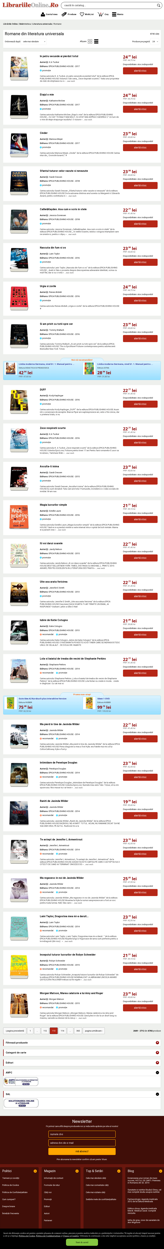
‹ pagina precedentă (14, 1031)
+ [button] (157, 1042)
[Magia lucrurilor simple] (19, 528)
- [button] (157, 1072)
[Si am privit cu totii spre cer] (19, 347)
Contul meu (51, 14)
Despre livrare (8, 1206)
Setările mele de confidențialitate (101, 1199)
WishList (89, 14)
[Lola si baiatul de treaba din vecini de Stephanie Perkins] (19, 682)
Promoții (48, 1199)
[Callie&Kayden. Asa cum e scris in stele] (19, 233)
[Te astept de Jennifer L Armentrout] (19, 863)
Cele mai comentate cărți (97, 1185)
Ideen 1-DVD (103, 698)
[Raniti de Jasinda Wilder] (19, 824)
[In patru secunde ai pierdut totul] (19, 80)
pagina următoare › (93, 1031)
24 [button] (153, 41)
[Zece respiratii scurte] (19, 451)
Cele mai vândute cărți (96, 1178)
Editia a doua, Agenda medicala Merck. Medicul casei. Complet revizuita (142, 1210)
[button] (117, 14)
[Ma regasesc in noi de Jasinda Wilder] (19, 901)
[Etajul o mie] (19, 118)
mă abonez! (82, 1151)
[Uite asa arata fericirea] (19, 605)
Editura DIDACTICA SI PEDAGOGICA (34, 368)
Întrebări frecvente (10, 1213)
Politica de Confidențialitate (48, 1235)
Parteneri (48, 1220)
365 (78, 1031)
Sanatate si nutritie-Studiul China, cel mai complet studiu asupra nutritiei (144, 1191)
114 (62, 1031)
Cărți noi (48, 1192)
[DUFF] (19, 413)
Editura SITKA (103, 368)
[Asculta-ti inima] (19, 490)
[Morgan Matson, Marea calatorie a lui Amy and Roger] (19, 1017)
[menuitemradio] (90, 41)
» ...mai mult (69, 81)
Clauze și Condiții (71, 1235)
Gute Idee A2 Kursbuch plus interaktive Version (42, 698)
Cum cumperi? (9, 1199)
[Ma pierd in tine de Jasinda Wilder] (19, 748)
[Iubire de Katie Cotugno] (19, 643)
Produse (72, 14)
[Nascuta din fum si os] (19, 271)
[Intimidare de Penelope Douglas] (19, 786)
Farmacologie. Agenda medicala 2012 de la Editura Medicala (143, 1200)
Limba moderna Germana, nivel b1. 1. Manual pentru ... (46, 364)
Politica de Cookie (27, 1235)
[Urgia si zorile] (19, 309)
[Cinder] (19, 156)
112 (45, 1031)
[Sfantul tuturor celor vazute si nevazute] (19, 194)
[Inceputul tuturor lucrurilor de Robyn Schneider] (19, 978)
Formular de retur (52, 1185)
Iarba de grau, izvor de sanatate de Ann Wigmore (144, 1221)
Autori (46, 1213)
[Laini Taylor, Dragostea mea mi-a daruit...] (19, 940)
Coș (104, 14)
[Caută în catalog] (158, 5)
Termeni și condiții (10, 1178)
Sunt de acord (82, 1242)
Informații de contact (53, 1178)
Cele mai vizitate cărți (95, 1192)
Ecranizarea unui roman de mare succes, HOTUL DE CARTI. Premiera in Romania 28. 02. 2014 (144, 1180)
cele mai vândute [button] (31, 41)
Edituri (47, 1206)
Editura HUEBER (25, 702)
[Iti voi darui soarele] (19, 567)
